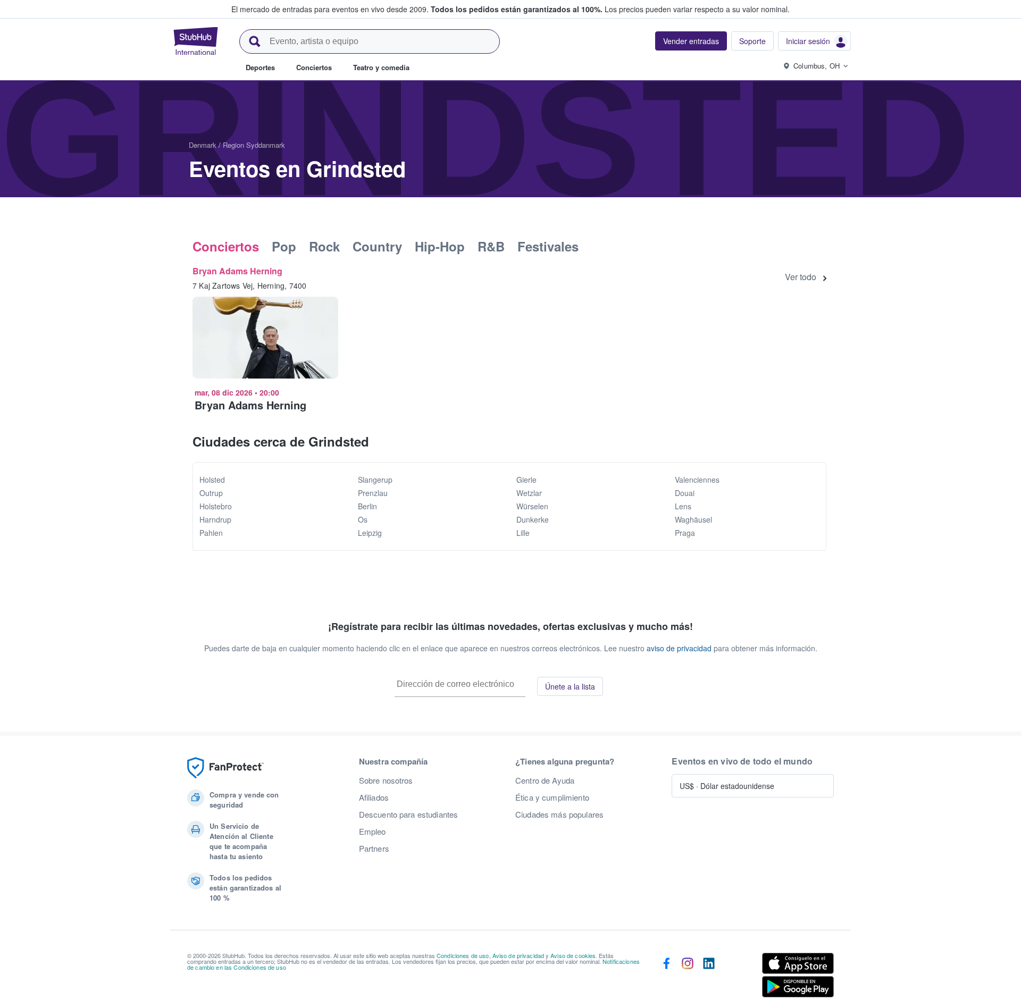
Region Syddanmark (254, 145)
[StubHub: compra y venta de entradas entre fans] (195, 41)
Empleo (372, 831)
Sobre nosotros (386, 780)
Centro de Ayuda (544, 780)
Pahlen (211, 532)
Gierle (526, 479)
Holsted (212, 479)
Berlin (367, 506)
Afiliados (374, 797)
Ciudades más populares (559, 814)
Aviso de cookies (573, 955)
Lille (523, 532)
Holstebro (215, 506)
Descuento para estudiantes (408, 814)
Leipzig (370, 532)
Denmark (202, 145)
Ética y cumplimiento (552, 797)
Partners (374, 848)
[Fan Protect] (225, 768)
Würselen (532, 506)
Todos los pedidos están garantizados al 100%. (516, 9)
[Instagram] (687, 977)
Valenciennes (697, 479)
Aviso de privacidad (518, 955)
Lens (683, 506)
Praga (685, 532)
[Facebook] (666, 977)
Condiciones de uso (463, 955)
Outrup (211, 493)
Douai (684, 493)
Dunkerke (532, 519)
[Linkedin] (708, 977)
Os (362, 519)
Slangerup (375, 479)
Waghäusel (693, 519)
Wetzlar (529, 493)
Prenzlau (373, 493)
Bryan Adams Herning (237, 271)
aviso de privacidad (679, 648)
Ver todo (800, 277)
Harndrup (215, 519)
